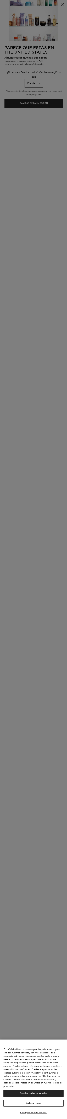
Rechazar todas (34, 1103)
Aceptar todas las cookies (33, 1093)
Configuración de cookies (33, 1112)
